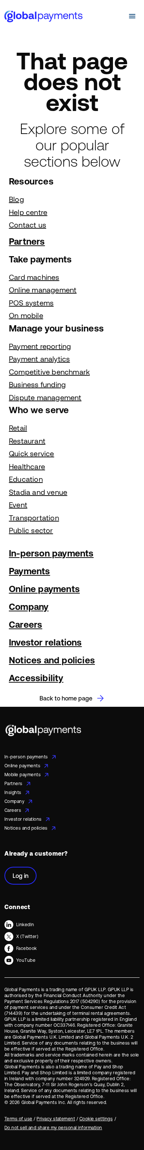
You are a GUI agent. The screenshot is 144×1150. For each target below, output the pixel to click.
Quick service (31, 453)
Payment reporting (40, 346)
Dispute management (45, 397)
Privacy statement (56, 1118)
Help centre (28, 212)
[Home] (43, 16)
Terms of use (18, 1118)
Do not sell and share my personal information (53, 1127)
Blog (16, 199)
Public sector (31, 530)
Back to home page (66, 698)
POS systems (31, 302)
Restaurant (27, 441)
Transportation (34, 517)
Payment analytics (39, 359)
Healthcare (27, 466)
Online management (42, 289)
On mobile (26, 315)
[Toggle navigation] (132, 16)
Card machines (34, 277)
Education (26, 479)
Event (18, 504)
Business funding (37, 384)
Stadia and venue (38, 492)
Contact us (27, 224)
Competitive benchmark (49, 371)
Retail (18, 428)
